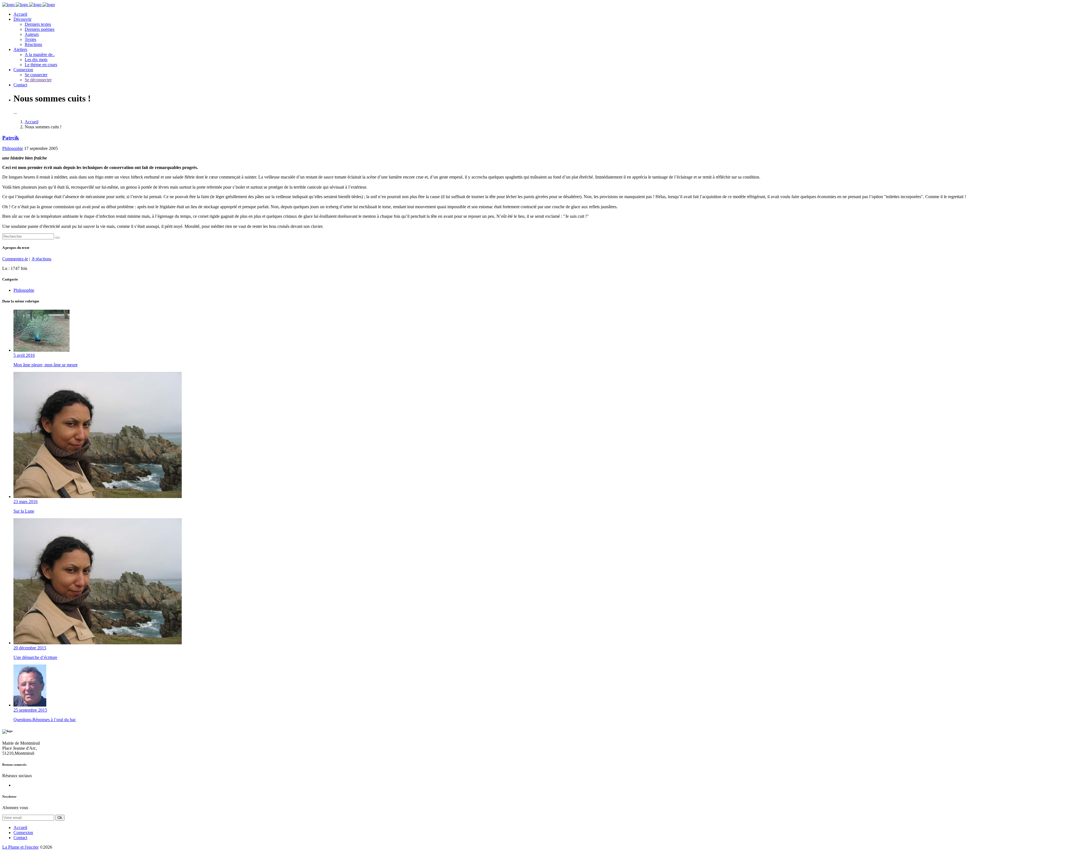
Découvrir (22, 19)
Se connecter (36, 74)
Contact (20, 84)
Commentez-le (15, 258)
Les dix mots (36, 59)
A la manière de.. (40, 54)
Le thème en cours (41, 64)
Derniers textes (38, 24)
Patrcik (10, 138)
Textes (30, 39)
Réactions (33, 44)
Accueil (20, 14)
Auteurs (32, 34)
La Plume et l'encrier (20, 847)
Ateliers (20, 49)
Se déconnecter (38, 79)
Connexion (23, 69)
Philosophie (12, 148)
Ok (59, 818)
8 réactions (41, 258)
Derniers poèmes (39, 29)
